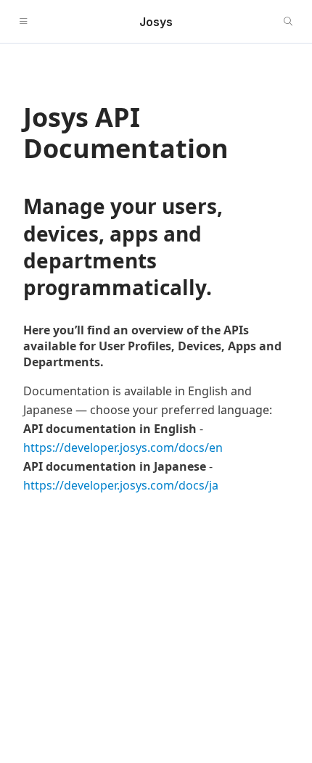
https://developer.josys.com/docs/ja (120, 485)
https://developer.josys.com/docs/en (123, 447)
